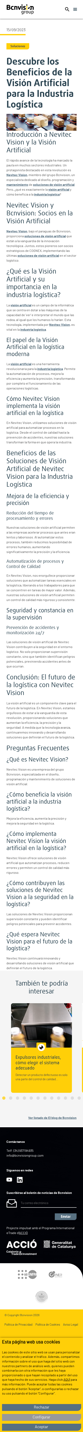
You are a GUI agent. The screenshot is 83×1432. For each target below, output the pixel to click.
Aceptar (41, 1427)
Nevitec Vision (16, 175)
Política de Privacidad (18, 1324)
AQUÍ (66, 1379)
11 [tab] (72, 1098)
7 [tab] (45, 1098)
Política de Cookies (47, 1324)
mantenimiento (17, 184)
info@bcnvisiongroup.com (25, 1155)
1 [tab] (4, 1098)
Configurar (41, 1417)
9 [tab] (58, 1098)
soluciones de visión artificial (54, 184)
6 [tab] (38, 1098)
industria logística (47, 194)
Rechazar (41, 1407)
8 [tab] (52, 1098)
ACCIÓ (23, 1233)
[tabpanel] (41, 1048)
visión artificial (58, 189)
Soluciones (17, 46)
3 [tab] (17, 1098)
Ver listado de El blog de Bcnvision (52, 1118)
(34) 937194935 (23, 1150)
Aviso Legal (70, 1324)
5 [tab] (31, 1098)
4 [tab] (24, 1098)
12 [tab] (79, 1098)
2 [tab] (10, 1098)
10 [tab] (65, 1098)
